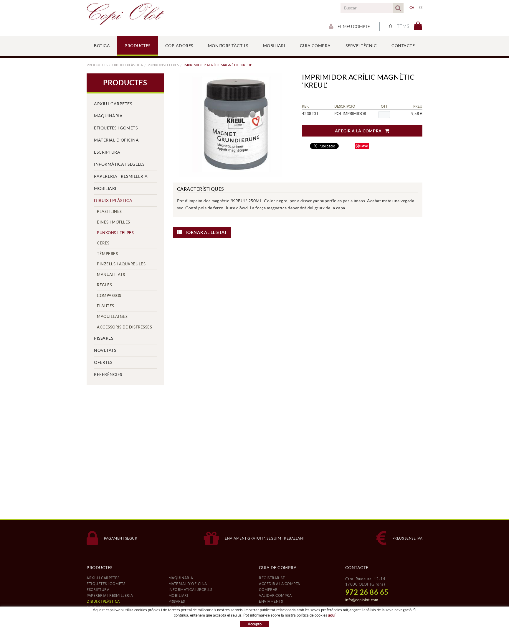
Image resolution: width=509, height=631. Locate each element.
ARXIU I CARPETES (113, 103)
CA (411, 7)
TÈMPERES (107, 254)
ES (421, 7)
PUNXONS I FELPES (163, 65)
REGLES (104, 285)
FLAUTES (105, 306)
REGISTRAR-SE (272, 578)
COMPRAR (268, 589)
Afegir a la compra (358, 131)
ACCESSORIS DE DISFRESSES (124, 327)
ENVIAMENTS (271, 601)
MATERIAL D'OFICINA (116, 140)
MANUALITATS (111, 274)
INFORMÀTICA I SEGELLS (119, 164)
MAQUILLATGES (112, 316)
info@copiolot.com (362, 600)
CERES (103, 243)
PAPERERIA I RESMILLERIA (121, 176)
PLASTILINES (109, 211)
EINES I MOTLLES (113, 222)
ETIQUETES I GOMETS (116, 128)
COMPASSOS (109, 295)
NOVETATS (105, 350)
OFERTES (103, 362)
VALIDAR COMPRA (275, 595)
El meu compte (353, 26)
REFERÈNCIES (108, 374)
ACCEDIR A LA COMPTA (279, 584)
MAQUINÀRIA (108, 116)
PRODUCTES (97, 65)
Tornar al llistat (206, 232)
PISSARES (103, 338)
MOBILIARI (105, 188)
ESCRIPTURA (107, 152)
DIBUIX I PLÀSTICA (127, 65)
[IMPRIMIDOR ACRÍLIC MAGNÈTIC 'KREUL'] (231, 125)
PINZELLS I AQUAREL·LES (121, 264)
